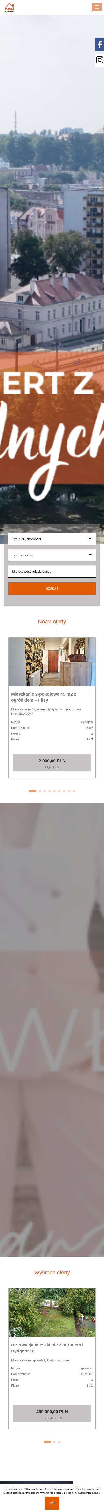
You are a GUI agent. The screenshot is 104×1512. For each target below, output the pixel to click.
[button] (32, 791)
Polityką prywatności (87, 1489)
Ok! (52, 1503)
